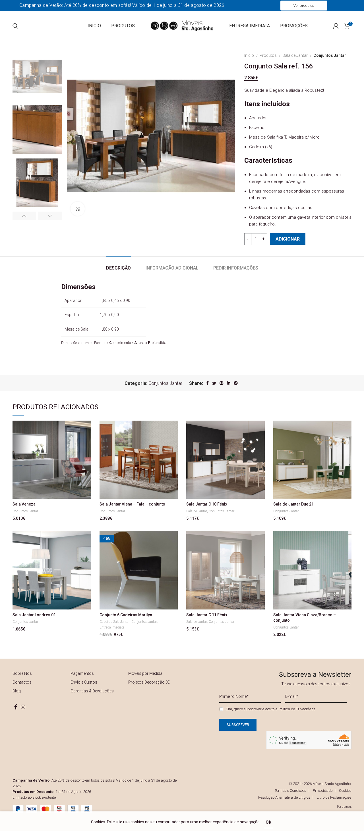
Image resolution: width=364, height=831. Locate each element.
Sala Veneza (24, 504)
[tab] (118, 265)
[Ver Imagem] (78, 209)
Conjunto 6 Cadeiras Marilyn (126, 615)
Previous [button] (24, 216)
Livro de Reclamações (334, 797)
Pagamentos (82, 673)
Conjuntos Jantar (329, 55)
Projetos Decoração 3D (149, 682)
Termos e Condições (290, 790)
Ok (269, 822)
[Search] (15, 26)
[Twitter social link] (214, 383)
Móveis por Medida (145, 673)
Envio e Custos (84, 682)
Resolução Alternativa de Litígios (284, 797)
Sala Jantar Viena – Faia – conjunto (132, 504)
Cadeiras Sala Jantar (115, 622)
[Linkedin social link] (228, 383)
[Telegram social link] (235, 383)
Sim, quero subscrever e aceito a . (271, 709)
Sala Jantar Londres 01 (34, 615)
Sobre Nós (22, 673)
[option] (37, 76)
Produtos (269, 55)
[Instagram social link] (23, 707)
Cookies (345, 790)
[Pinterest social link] (221, 383)
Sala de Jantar (295, 55)
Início (249, 55)
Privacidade (322, 790)
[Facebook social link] (207, 383)
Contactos (22, 682)
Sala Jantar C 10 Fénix (206, 504)
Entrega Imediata (112, 627)
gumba (346, 806)
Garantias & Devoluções (92, 691)
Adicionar (288, 239)
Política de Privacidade (296, 709)
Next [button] (50, 216)
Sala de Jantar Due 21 (293, 504)
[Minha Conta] (336, 26)
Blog (17, 691)
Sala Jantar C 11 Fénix (206, 615)
